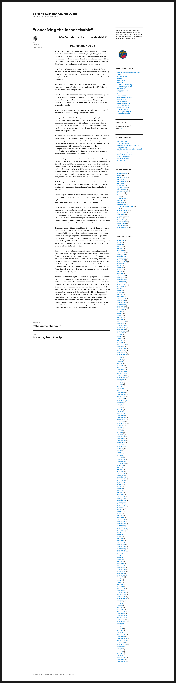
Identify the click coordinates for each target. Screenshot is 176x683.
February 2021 (121, 367)
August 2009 (121, 623)
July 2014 (119, 510)
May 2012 (120, 559)
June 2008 (120, 650)
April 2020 (120, 387)
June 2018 (120, 429)
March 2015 (120, 494)
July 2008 (120, 648)
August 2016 (120, 465)
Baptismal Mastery (123, 109)
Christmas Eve (121, 195)
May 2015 (120, 490)
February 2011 (121, 588)
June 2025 (120, 267)
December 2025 (121, 256)
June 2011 (120, 581)
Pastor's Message (122, 216)
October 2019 (121, 398)
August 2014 (120, 508)
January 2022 (121, 346)
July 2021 (119, 358)
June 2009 (120, 627)
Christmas (120, 193)
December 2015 (121, 477)
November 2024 (122, 281)
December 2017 (121, 440)
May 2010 (120, 606)
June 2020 (120, 383)
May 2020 (120, 385)
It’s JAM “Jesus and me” (124, 92)
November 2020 (122, 373)
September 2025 (122, 262)
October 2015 (121, 481)
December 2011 (121, 569)
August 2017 (120, 448)
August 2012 (120, 554)
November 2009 (122, 617)
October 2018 (121, 421)
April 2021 (120, 364)
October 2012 (121, 550)
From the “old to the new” (124, 94)
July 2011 (119, 579)
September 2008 (122, 644)
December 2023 (122, 302)
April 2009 (120, 631)
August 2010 (120, 600)
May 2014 (120, 513)
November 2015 (121, 479)
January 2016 (121, 475)
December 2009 (122, 615)
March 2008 (120, 656)
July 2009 (120, 625)
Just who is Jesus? (122, 141)
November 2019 (121, 396)
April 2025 (120, 271)
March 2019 (120, 412)
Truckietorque (121, 99)
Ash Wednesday (122, 189)
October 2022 (121, 329)
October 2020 (121, 375)
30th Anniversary (122, 174)
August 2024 (121, 287)
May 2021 (120, 362)
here (122, 128)
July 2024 (120, 289)
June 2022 (120, 337)
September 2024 (122, 285)
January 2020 (121, 392)
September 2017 (122, 446)
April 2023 (120, 317)
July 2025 (119, 266)
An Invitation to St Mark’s (124, 98)
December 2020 (122, 371)
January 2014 (121, 521)
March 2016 (120, 471)
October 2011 (121, 573)
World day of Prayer (123, 227)
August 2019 (120, 402)
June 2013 (120, 535)
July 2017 (119, 450)
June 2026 (120, 244)
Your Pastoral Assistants (124, 111)
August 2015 (120, 485)
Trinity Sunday (121, 224)
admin (35, 42)
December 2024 (122, 279)
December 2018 (121, 417)
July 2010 (119, 602)
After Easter (120, 179)
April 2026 (120, 248)
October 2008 (121, 642)
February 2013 (121, 542)
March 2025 (120, 273)
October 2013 (121, 527)
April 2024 (120, 294)
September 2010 (122, 598)
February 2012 (121, 565)
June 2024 (120, 290)
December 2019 (121, 394)
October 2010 (121, 596)
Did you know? (121, 88)
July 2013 (119, 533)
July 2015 (119, 486)
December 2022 (122, 325)
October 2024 (121, 283)
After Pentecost (121, 181)
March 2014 (120, 517)
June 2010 (120, 604)
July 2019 (119, 404)
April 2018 (120, 433)
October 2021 (121, 352)
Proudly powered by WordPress (64, 674)
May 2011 (119, 583)
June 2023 (120, 314)
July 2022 (120, 335)
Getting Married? (122, 101)
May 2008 (120, 652)
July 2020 (120, 381)
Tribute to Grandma (123, 107)
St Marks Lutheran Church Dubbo (55, 13)
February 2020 (121, 390)
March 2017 (120, 458)
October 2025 (121, 260)
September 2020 (122, 377)
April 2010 (120, 608)
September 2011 (122, 575)
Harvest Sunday (37, 47)
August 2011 (120, 577)
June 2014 (120, 511)
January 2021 (121, 369)
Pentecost (120, 218)
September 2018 (122, 423)
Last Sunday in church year (125, 206)
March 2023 (120, 319)
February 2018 (121, 437)
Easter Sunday (121, 199)
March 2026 (120, 250)
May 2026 (120, 246)
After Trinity (121, 183)
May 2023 (120, 315)
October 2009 (121, 619)
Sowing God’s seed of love (125, 155)
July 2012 (119, 556)
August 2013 (120, 531)
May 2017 (119, 454)
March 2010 (120, 609)
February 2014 (121, 519)
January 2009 (121, 636)
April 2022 (120, 340)
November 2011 (121, 571)
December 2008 (122, 638)
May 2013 (120, 536)
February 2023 (121, 321)
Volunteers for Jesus (123, 158)
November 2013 (121, 525)
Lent (118, 208)
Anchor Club (120, 82)
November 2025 (121, 258)
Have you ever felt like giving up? (127, 153)
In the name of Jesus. (123, 143)
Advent (119, 175)
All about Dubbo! (122, 76)
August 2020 (121, 379)
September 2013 (122, 529)
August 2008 (121, 646)
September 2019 (122, 400)
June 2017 (120, 452)
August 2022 (120, 333)
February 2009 (121, 634)
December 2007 (122, 661)
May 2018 (120, 431)
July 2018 (119, 427)
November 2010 (121, 594)
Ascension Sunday (122, 187)
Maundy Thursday (122, 210)
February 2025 (121, 275)
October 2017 (121, 444)
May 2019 (120, 408)
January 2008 (121, 659)
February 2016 (121, 473)
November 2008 (122, 640)
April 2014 (120, 515)
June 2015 (120, 488)
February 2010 (121, 611)
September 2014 (122, 506)
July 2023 (120, 312)
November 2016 (121, 463)
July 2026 (120, 242)
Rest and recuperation (123, 157)
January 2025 (121, 277)
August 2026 (120, 241)
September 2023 (122, 308)
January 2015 (121, 498)
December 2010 (121, 592)
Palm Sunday (121, 214)
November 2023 (121, 304)
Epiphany (120, 200)
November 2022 (121, 327)
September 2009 (122, 621)
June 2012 (120, 558)
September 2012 (122, 552)
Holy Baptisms (121, 96)
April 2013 (120, 538)
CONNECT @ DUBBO (123, 105)
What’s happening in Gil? (124, 86)
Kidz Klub (120, 78)
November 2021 (121, 350)
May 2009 (120, 629)
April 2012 (120, 561)
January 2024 (121, 300)
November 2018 (121, 419)
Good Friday (120, 202)
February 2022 (121, 344)
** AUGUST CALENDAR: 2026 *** (127, 84)
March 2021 (120, 365)
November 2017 (121, 442)
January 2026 (121, 254)
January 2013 (121, 544)
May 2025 (120, 269)
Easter (119, 197)
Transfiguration (122, 222)
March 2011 (120, 586)
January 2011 (121, 590)
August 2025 (120, 264)
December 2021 (121, 348)
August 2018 (120, 425)
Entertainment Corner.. (124, 103)
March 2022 (120, 342)
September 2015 (122, 483)
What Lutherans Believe (124, 113)
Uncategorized (121, 225)
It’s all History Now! (122, 90)
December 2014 (121, 500)
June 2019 (120, 406)
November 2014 (121, 502)
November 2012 (121, 548)
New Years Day (121, 212)
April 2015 (120, 492)
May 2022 (120, 339)
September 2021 (122, 354)
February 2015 (121, 496)
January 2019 (121, 415)
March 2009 (120, 633)
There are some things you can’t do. (128, 145)
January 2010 (121, 613)
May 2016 (120, 467)
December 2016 (121, 462)
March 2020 (120, 388)
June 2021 (120, 360)
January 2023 (121, 323)
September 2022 (122, 331)
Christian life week (122, 191)
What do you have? (122, 147)
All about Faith (121, 160)
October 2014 (121, 504)
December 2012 (121, 546)
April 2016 (120, 469)
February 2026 (121, 252)
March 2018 (120, 435)
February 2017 (121, 460)
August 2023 (120, 310)
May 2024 (120, 292)
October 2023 (121, 306)
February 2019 (121, 413)
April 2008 (120, 654)
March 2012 (120, 563)
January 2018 (121, 438)
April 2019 (120, 410)
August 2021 (120, 356)
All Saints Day (121, 185)
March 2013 (120, 540)
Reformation (121, 220)
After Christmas (122, 177)
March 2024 (120, 296)
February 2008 (121, 657)
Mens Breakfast (122, 80)
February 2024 (121, 298)
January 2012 (121, 567)
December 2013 (121, 523)
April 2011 (120, 584)
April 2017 (120, 456)
